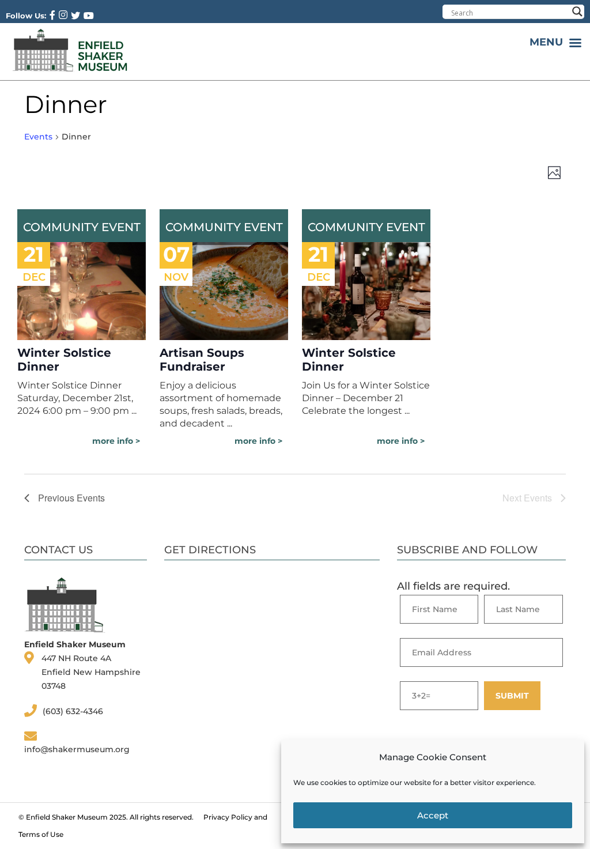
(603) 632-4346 (73, 711)
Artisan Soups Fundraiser (202, 359)
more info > (116, 441)
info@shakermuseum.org (77, 749)
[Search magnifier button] (577, 11)
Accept (432, 815)
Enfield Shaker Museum (67, 817)
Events (38, 136)
